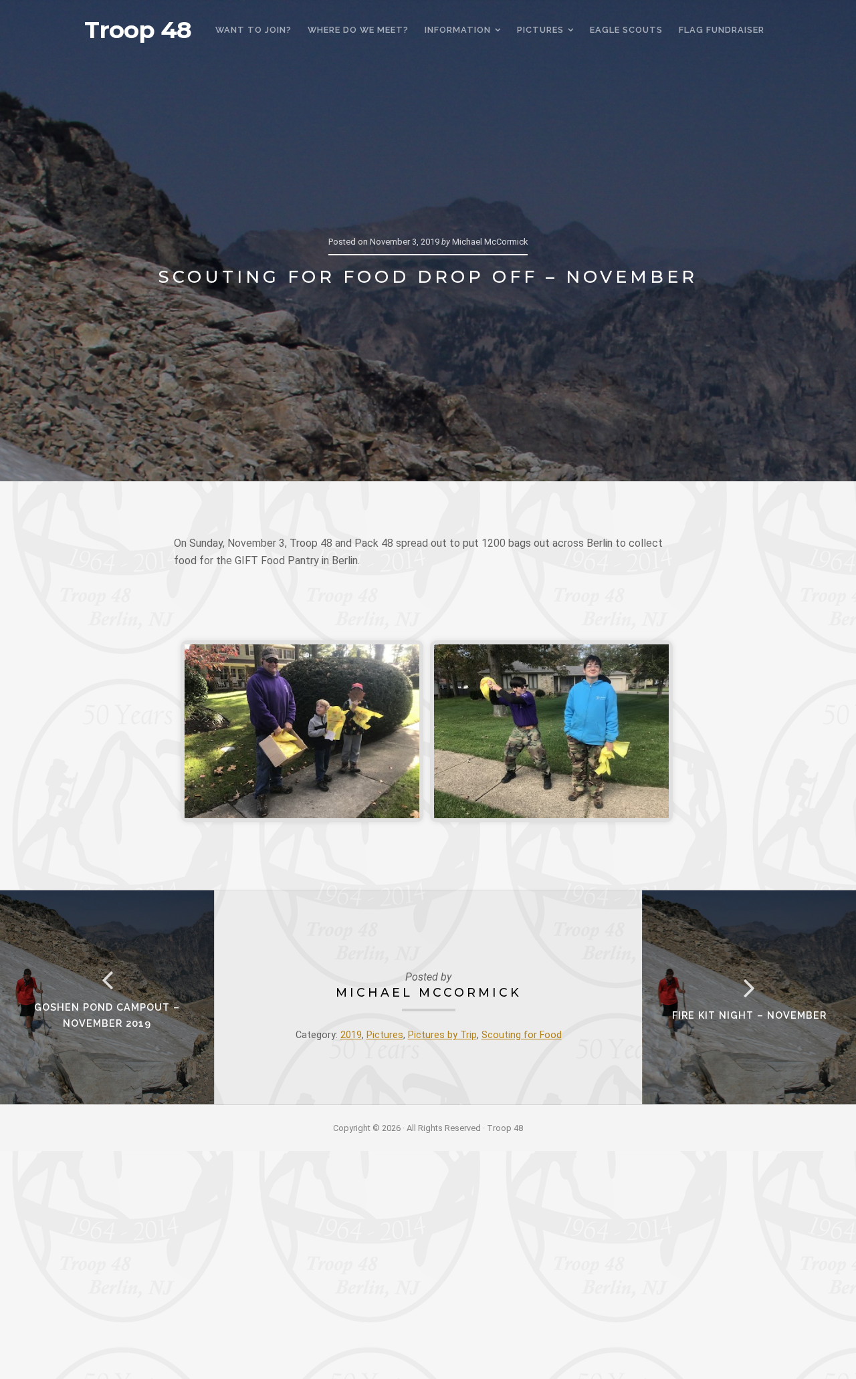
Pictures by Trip (442, 1035)
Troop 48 (137, 30)
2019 (351, 1035)
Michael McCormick (429, 992)
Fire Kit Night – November (749, 1015)
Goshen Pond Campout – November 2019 (107, 1015)
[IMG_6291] (302, 731)
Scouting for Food (521, 1035)
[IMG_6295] (551, 731)
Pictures (384, 1035)
